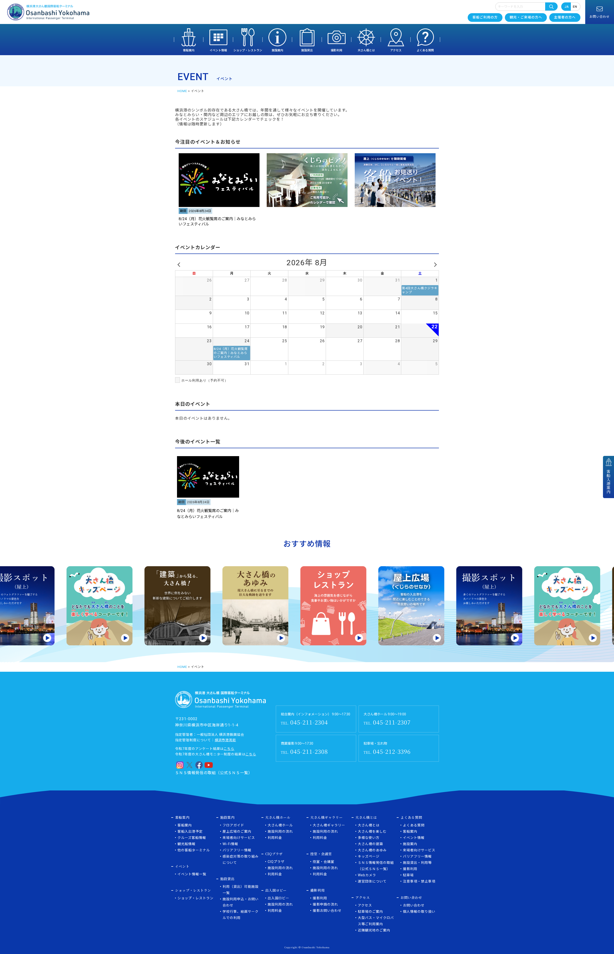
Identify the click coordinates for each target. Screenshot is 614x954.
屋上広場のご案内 (237, 831)
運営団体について (372, 881)
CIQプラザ (276, 862)
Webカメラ (367, 875)
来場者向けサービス (239, 838)
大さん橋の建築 (370, 844)
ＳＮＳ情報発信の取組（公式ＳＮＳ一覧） (213, 773)
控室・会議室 (323, 862)
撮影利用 (336, 50)
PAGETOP (595, 938)
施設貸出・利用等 (417, 863)
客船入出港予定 (190, 831)
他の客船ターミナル (193, 850)
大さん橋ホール (280, 825)
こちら (229, 749)
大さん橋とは (366, 50)
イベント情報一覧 (191, 874)
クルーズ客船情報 (191, 838)
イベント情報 (218, 50)
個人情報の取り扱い (419, 911)
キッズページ (368, 856)
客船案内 (189, 50)
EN (575, 6)
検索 (551, 6)
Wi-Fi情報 (230, 844)
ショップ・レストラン (247, 50)
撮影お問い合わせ (327, 911)
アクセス (395, 50)
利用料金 (275, 838)
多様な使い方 (368, 838)
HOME (182, 91)
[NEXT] (434, 265)
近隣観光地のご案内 (374, 930)
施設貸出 (307, 50)
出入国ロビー (278, 898)
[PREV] (179, 265)
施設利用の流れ (280, 831)
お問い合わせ (414, 905)
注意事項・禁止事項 (419, 881)
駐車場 (408, 875)
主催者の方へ (565, 17)
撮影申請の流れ (325, 904)
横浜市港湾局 (225, 740)
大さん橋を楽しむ (372, 831)
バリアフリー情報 (237, 850)
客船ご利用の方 (485, 17)
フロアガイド (233, 825)
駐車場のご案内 (370, 911)
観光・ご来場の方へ (526, 17)
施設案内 (277, 50)
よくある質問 (425, 50)
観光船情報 (186, 844)
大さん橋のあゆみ (372, 850)
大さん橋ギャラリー (329, 825)
